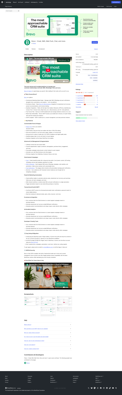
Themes (29, 378)
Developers (52, 380)
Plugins (29, 380)
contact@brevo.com (48, 247)
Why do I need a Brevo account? (32, 332)
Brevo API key (34, 242)
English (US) (95, 72)
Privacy (6, 382)
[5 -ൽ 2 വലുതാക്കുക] (54, 298)
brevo (89, 75)
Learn (51, 376)
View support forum (80, 121)
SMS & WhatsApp (30, 164)
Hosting (6, 380)
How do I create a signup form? (31, 348)
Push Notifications (30, 168)
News (6, 378)
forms (91, 77)
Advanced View (79, 84)
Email (27, 160)
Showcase (30, 376)
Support (96, 49)
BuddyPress (99, 382)
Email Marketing (94, 75)
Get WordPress (116, 2)
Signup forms (29, 126)
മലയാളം (19, 388)
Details (27, 49)
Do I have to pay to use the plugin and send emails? (36, 336)
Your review (78, 107)
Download (95, 42)
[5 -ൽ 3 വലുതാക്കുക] (54, 308)
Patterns (29, 382)
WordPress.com (99, 376)
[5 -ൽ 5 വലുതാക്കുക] (70, 308)
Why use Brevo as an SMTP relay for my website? (36, 328)
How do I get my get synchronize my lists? (34, 340)
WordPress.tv (53, 382)
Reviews (34, 49)
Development (42, 49)
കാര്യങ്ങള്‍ (75, 378)
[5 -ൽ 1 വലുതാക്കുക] (37, 298)
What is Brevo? (27, 324)
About (6, 376)
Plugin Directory (8, 6)
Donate (75, 380)
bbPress (98, 380)
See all (96, 107)
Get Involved (75, 376)
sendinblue (95, 80)
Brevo (34, 43)
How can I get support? (29, 344)
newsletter (95, 77)
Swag (74, 382)
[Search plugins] (18, 11)
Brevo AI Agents (28, 91)
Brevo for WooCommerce (45, 104)
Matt (97, 378)
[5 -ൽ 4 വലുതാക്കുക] (70, 298)
